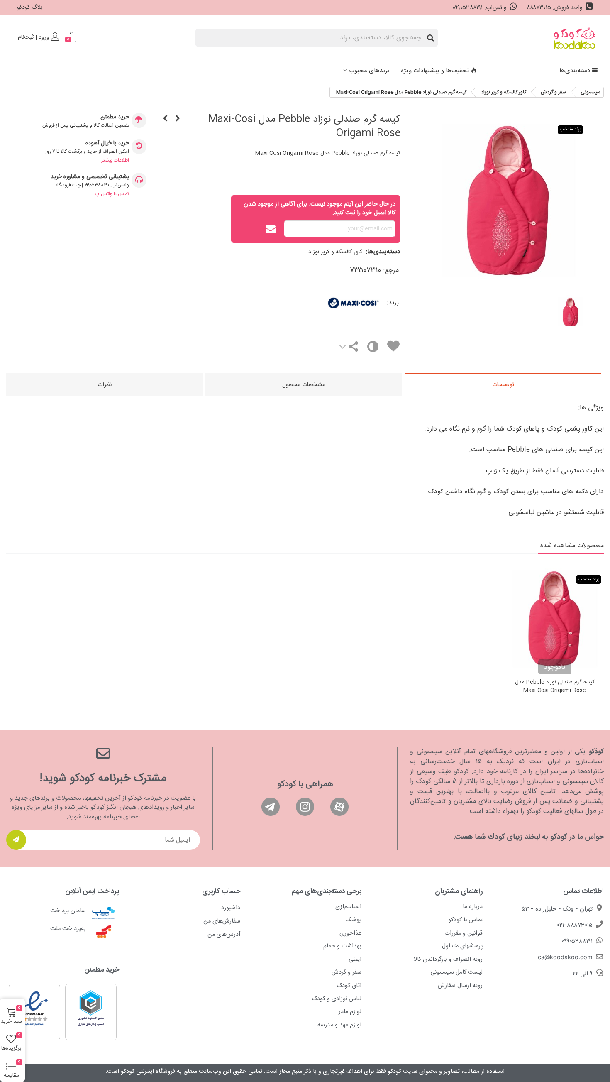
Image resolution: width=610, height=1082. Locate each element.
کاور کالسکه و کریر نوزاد (335, 252)
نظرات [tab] (105, 385)
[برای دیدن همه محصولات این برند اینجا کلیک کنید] (328, 303)
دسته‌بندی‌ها (574, 71)
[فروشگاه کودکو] (574, 38)
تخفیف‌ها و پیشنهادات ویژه (435, 71)
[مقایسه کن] (372, 348)
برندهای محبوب (369, 71)
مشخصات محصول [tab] (303, 385)
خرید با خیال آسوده (107, 143)
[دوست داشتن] (393, 347)
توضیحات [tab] (503, 385)
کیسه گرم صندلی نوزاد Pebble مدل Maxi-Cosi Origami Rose (555, 686)
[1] (16, 840)
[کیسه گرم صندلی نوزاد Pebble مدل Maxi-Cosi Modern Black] (165, 119)
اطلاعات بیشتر (115, 160)
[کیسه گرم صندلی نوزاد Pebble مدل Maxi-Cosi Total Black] (177, 119)
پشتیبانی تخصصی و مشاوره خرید (90, 177)
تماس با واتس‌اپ (112, 194)
